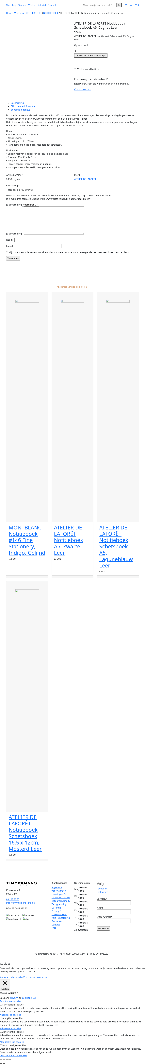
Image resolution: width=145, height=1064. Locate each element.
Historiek (41, 5)
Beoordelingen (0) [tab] (20, 109)
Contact (52, 5)
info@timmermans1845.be (20, 902)
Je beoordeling (14, 204)
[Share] (4, 1059)
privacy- (14, 997)
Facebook (102, 888)
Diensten (22, 5)
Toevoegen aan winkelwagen (90, 55)
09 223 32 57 (12, 899)
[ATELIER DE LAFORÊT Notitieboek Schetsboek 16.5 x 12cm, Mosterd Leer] (27, 696)
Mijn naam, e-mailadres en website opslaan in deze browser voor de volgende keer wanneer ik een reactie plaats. (69, 252)
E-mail (10, 246)
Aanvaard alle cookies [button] (11, 977)
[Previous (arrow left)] (1, 1063)
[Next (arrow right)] (4, 1063)
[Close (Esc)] (1, 1059)
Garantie (56, 907)
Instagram (102, 892)
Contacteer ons (82, 89)
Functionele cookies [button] (10, 1001)
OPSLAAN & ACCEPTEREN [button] (13, 1055)
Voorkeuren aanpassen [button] (35, 977)
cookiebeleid (29, 997)
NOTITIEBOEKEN (33, 13)
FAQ (54, 928)
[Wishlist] (131, 5)
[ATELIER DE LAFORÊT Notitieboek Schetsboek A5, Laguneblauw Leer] (117, 407)
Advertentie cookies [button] (10, 1028)
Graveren (57, 921)
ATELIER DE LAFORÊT (85, 179)
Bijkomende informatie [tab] (23, 106)
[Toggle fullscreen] (7, 1059)
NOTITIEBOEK (50, 13)
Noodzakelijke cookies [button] (12, 1042)
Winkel (32, 5)
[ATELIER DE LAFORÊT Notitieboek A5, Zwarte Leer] (72, 407)
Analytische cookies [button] (10, 1014)
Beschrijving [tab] (17, 102)
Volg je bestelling (61, 917)
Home (9, 13)
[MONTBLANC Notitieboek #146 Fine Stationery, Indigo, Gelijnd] (27, 407)
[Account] (126, 5)
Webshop (11, 5)
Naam (10, 239)
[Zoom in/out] (9, 1059)
